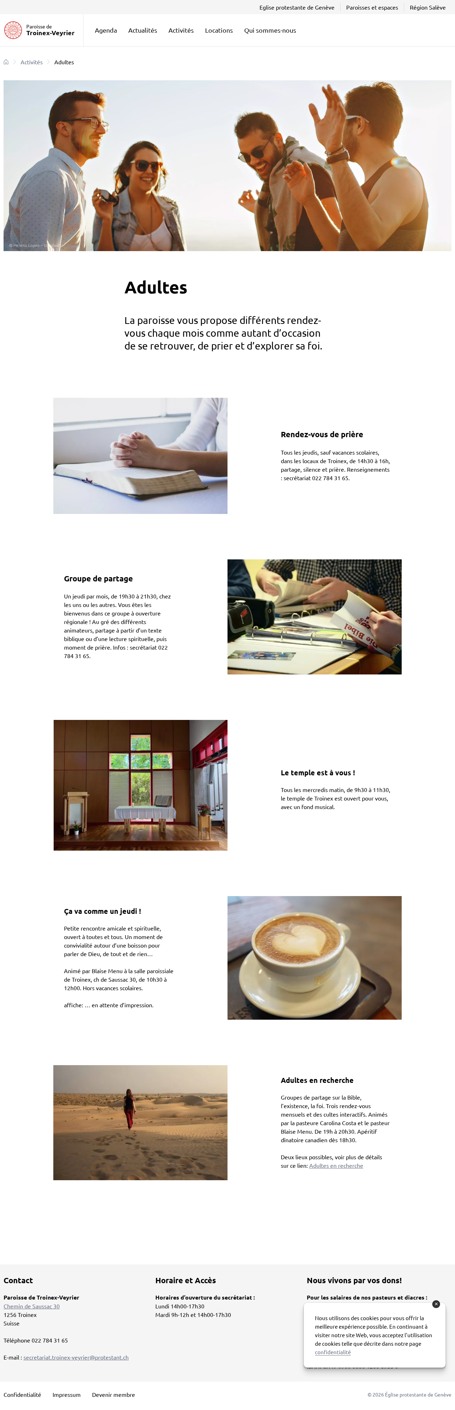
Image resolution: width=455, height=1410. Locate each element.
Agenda (106, 30)
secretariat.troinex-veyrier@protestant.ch (76, 1357)
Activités (181, 30)
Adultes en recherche (336, 1165)
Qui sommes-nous (270, 30)
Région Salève (428, 7)
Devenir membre (113, 1394)
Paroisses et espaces (372, 7)
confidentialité (333, 1352)
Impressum (67, 1394)
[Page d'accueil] (6, 62)
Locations (219, 30)
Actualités (142, 30)
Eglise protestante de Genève (296, 7)
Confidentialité (22, 1394)
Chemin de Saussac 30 (32, 1305)
